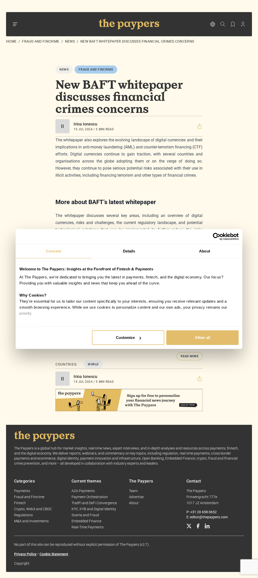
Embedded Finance (86, 521)
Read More (190, 356)
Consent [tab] (53, 251)
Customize (125, 337)
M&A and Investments (31, 521)
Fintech (20, 503)
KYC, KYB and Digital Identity (94, 509)
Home (11, 41)
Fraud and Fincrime (40, 41)
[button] (200, 126)
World (93, 364)
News (70, 41)
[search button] (223, 24)
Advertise (136, 497)
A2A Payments (83, 491)
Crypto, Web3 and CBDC (33, 509)
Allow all (202, 337)
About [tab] (204, 251)
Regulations (23, 515)
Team (133, 491)
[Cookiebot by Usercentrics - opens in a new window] (217, 236)
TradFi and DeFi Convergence (94, 503)
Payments (22, 491)
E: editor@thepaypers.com (207, 517)
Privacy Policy (25, 554)
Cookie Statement (54, 554)
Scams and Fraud (85, 515)
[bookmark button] (233, 24)
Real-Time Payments (88, 527)
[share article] (200, 126)
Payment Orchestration (90, 497)
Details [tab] (129, 251)
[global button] (213, 24)
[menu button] (15, 24)
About (134, 503)
